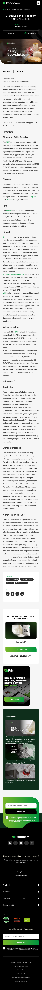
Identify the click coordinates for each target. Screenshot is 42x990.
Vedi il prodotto (21, 650)
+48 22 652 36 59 (21, 876)
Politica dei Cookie (21, 970)
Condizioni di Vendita (21, 981)
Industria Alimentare (26, 579)
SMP (8, 142)
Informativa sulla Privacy (21, 966)
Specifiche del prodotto (21, 656)
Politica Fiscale (21, 974)
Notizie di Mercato (21, 583)
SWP (16, 332)
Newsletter (10, 583)
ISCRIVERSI (21, 812)
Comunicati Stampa (12, 579)
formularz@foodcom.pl (21, 872)
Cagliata (33, 196)
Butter (8, 210)
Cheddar (9, 199)
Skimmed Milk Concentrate (13, 274)
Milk (4, 293)
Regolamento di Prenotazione (21, 977)
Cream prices (8, 237)
